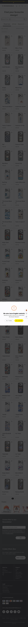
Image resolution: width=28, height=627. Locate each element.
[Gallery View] (26, 310)
